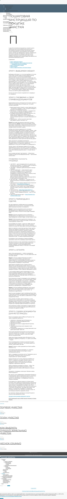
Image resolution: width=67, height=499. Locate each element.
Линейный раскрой (7, 27)
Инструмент (4, 26)
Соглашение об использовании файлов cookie (11, 496)
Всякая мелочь (6, 19)
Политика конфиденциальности (33, 491)
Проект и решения (9, 5)
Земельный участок (16, 398)
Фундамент (9, 8)
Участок (3, 20)
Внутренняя (9, 14)
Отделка (7, 11)
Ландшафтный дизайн (8, 22)
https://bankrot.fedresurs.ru (23, 184)
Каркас (7, 9)
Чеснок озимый (10, 443)
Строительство (8, 7)
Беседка (5, 16)
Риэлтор (25, 398)
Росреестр (30, 398)
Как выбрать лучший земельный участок (13, 430)
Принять (1, 498)
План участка (9, 417)
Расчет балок (6, 28)
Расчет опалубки (7, 30)
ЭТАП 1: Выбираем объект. (16, 61)
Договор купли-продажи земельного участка (19, 396)
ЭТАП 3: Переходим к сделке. (17, 65)
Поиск (9, 485)
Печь (6, 17)
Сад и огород (6, 21)
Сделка (34, 398)
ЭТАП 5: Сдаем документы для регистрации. (20, 67)
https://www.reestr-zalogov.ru (25, 189)
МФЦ (22, 398)
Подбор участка (11, 407)
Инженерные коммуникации (11, 10)
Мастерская (6, 15)
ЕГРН (10, 398)
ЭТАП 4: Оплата (13, 66)
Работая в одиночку (7, 25)
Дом (4, 4)
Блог (3, 32)
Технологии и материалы (7, 24)
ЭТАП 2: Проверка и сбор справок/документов (21, 62)
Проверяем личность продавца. (19, 64)
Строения (4, 3)
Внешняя (8, 13)
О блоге (33, 488)
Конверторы (6, 31)
